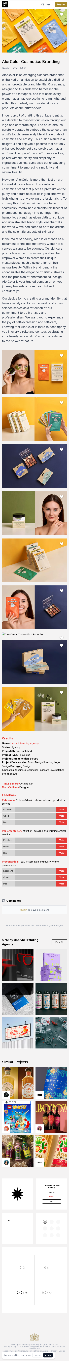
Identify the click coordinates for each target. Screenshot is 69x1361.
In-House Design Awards (38, 1351)
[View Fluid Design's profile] (6, 1128)
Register (61, 4)
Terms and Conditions (54, 1346)
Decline (37, 1355)
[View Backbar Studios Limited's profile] (6, 1095)
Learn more (25, 1355)
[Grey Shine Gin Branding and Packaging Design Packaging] (51, 1033)
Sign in (49, 4)
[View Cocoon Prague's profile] (40, 1162)
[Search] (42, 4)
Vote (61, 809)
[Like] (62, 14)
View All (59, 942)
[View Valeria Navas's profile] (40, 1128)
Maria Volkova (10, 787)
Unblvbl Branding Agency (25, 743)
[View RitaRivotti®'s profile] (40, 1095)
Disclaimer (35, 1348)
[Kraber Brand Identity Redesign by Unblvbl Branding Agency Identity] (17, 965)
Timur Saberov (11, 783)
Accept (48, 1355)
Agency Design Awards (14, 1351)
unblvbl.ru (51, 1196)
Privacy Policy (10, 1346)
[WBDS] (45, 1222)
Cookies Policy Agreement (30, 1346)
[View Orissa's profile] (6, 1162)
